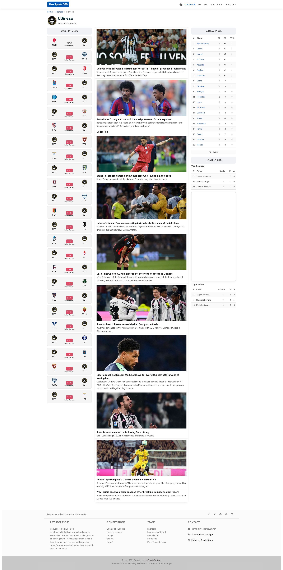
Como (199, 81)
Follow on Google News (202, 540)
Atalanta (200, 65)
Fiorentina (201, 97)
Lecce (199, 49)
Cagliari (200, 70)
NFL (199, 4)
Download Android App (202, 534)
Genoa (200, 134)
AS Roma (201, 107)
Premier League (114, 532)
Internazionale (203, 43)
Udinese (200, 86)
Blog (72, 529)
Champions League (116, 529)
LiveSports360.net (152, 560)
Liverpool (151, 529)
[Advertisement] (213, 236)
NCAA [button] (219, 4)
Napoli (200, 54)
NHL (206, 4)
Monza (200, 145)
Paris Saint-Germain (156, 542)
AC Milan (200, 59)
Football (190, 4)
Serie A (110, 539)
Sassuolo (201, 113)
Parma (199, 129)
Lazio (199, 102)
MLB (212, 4)
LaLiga (110, 535)
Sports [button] (230, 4)
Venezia (200, 139)
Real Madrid (152, 535)
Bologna (200, 91)
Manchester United (156, 532)
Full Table (213, 152)
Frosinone (201, 123)
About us (64, 529)
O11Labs (54, 529)
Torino (200, 118)
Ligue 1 (110, 542)
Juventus (201, 75)
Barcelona (152, 539)
